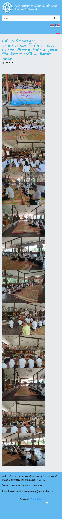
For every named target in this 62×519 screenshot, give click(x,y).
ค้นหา (56, 18)
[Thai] (52, 25)
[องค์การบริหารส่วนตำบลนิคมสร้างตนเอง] (31, 7)
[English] (57, 25)
